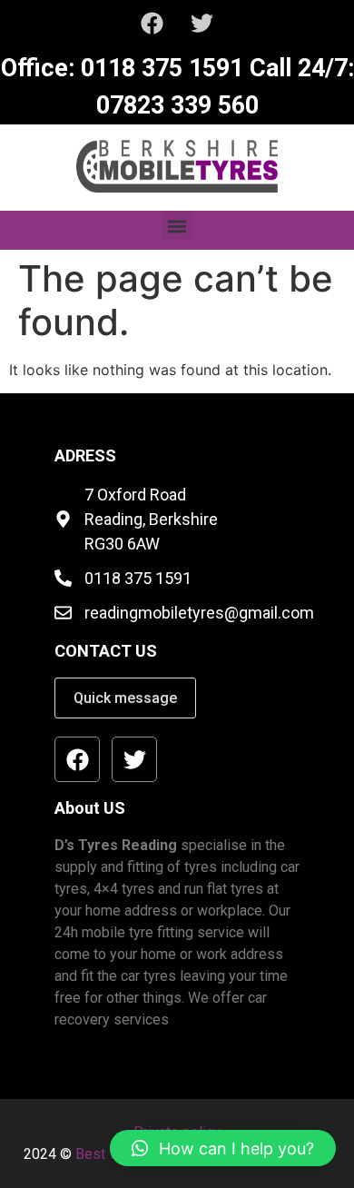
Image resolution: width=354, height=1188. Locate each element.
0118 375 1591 (158, 68)
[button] (177, 226)
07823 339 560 (177, 105)
